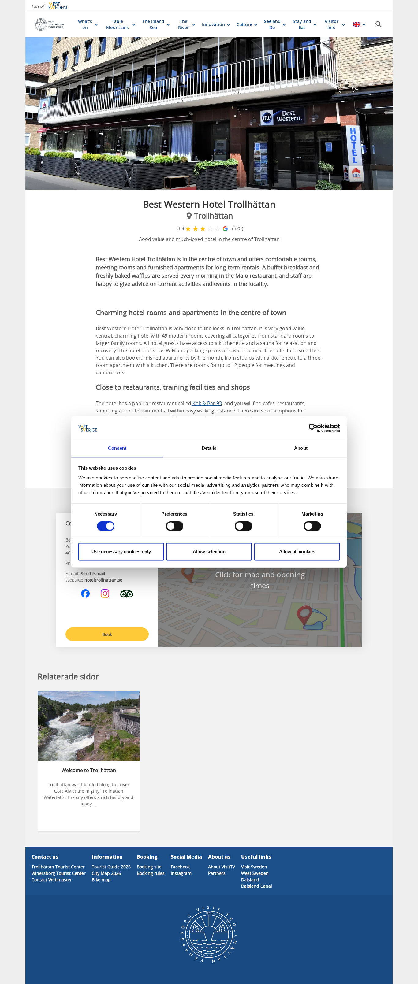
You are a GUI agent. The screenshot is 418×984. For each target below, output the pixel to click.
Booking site (149, 867)
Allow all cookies (297, 551)
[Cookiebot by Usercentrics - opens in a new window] (313, 428)
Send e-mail (93, 573)
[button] (209, 113)
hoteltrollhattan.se (103, 580)
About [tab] (301, 448)
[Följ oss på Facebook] (85, 593)
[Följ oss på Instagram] (105, 593)
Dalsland (250, 879)
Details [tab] (209, 448)
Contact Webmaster (52, 879)
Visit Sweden (254, 867)
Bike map (101, 879)
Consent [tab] (117, 448)
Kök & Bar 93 (207, 403)
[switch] (174, 526)
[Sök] (378, 24)
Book (107, 634)
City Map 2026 (106, 873)
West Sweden (255, 873)
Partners (217, 873)
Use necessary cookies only (121, 551)
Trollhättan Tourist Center (58, 867)
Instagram (181, 873)
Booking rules (151, 873)
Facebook (180, 867)
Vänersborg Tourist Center (59, 873)
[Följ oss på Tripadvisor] (126, 593)
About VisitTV (221, 867)
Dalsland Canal (256, 886)
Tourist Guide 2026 (111, 867)
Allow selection (209, 551)
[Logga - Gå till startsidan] (53, 24)
